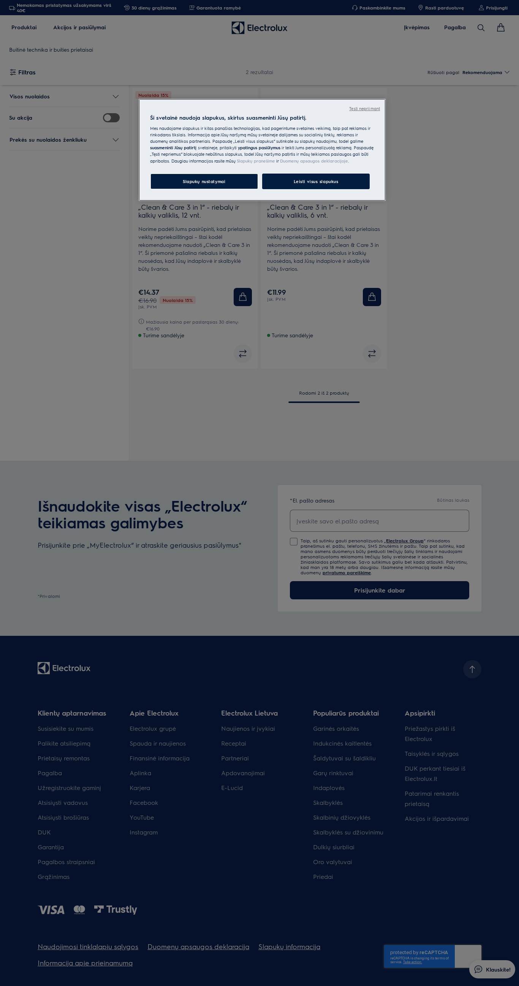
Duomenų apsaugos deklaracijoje (314, 161)
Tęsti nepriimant (364, 108)
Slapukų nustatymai (204, 181)
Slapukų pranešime (256, 161)
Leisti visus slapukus (316, 181)
